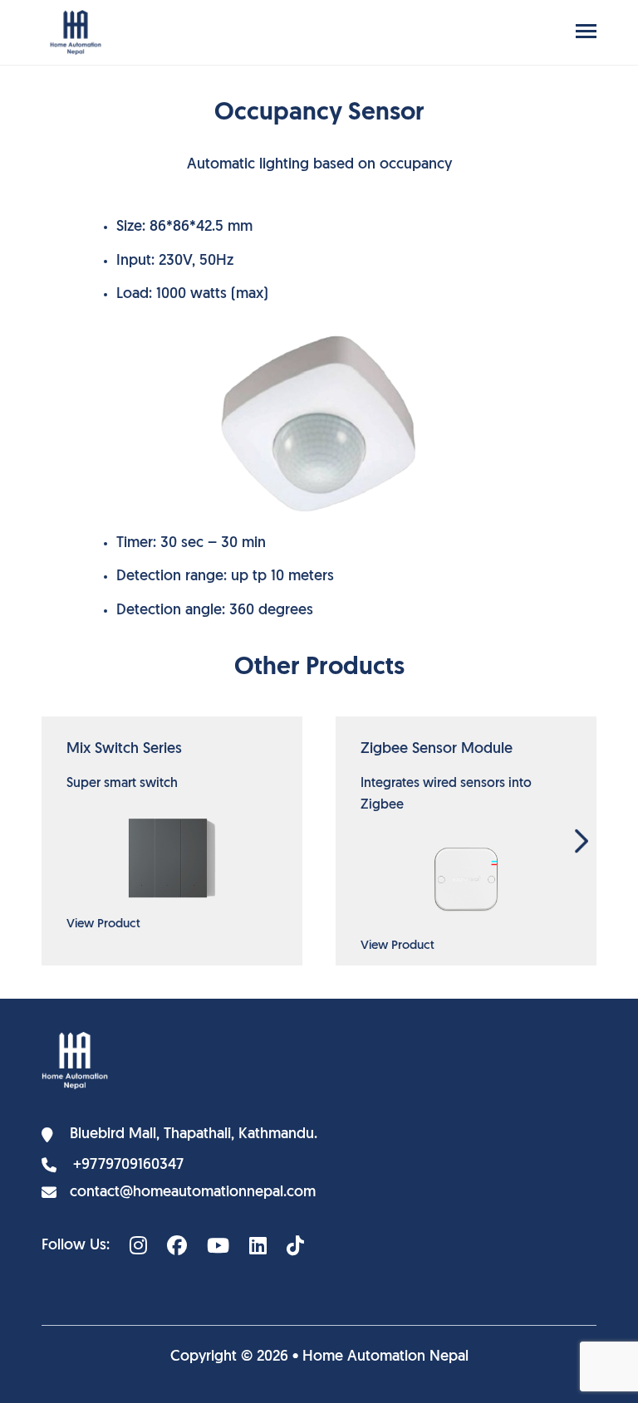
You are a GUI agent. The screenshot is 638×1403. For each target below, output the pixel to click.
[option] (172, 841)
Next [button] (581, 841)
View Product (103, 924)
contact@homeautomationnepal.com (193, 1192)
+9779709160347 (128, 1165)
